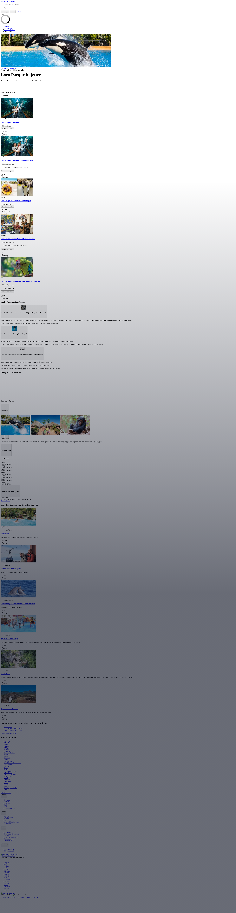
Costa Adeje (8, 756)
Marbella (7, 779)
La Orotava (7, 781)
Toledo (6, 759)
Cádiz (6, 783)
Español (6, 872)
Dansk (6, 867)
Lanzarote (7, 758)
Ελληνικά (7, 871)
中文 (5, 890)
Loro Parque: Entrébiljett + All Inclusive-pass (18, 239)
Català (6, 864)
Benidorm (7, 766)
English (6, 863)
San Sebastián (8, 776)
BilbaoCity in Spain (10, 771)
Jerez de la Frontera (10, 774)
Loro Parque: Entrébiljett (10, 122)
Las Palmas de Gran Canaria (12, 763)
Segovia (6, 786)
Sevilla (6, 744)
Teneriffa (7, 751)
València (6, 746)
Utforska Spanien (6, 793)
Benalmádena (8, 764)
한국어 (6, 876)
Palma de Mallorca (9, 753)
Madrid (6, 743)
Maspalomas (8, 773)
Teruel (6, 768)
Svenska (6, 888)
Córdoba (6, 754)
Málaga (6, 748)
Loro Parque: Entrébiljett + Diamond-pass (17, 160)
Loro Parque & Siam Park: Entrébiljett (16, 201)
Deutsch (6, 869)
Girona (6, 769)
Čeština (6, 866)
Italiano (6, 878)
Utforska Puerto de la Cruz (9, 733)
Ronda (6, 778)
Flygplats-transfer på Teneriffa (13, 730)
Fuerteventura (8, 761)
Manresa (6, 789)
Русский (7, 886)
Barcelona (7, 741)
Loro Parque (8, 727)
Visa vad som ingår (6, 128)
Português (7, 883)
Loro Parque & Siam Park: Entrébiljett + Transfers (20, 281)
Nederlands (7, 879)
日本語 (6, 881)
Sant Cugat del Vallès (10, 788)
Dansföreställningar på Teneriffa (13, 728)
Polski (6, 885)
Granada (6, 749)
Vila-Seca (7, 784)
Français (6, 874)
